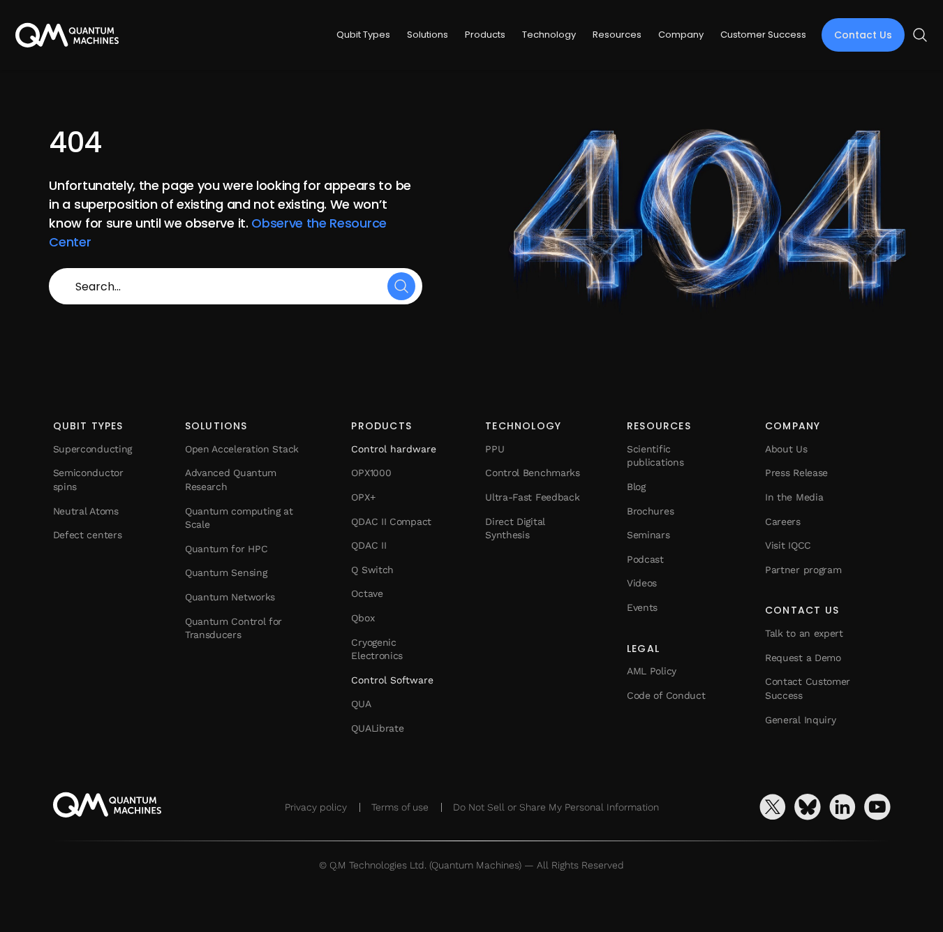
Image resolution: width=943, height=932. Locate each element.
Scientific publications (655, 455)
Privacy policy (316, 807)
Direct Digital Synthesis (515, 528)
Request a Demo (803, 657)
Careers (783, 521)
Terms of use (400, 807)
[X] (772, 807)
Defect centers (87, 534)
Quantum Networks (230, 596)
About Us (786, 448)
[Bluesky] (807, 807)
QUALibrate (377, 728)
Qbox (362, 617)
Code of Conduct (666, 695)
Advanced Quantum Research (230, 479)
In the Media (794, 497)
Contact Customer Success (807, 688)
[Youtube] (877, 807)
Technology (549, 34)
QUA (361, 703)
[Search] (401, 286)
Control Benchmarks (532, 472)
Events (642, 607)
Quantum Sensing (226, 572)
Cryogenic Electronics (377, 649)
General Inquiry (800, 719)
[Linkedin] (842, 807)
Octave (367, 593)
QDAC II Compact (391, 521)
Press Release (796, 472)
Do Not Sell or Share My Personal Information (556, 807)
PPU (494, 448)
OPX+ (363, 497)
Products (485, 34)
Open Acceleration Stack (242, 448)
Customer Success (763, 34)
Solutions (427, 34)
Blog (636, 486)
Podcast (645, 559)
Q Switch (372, 569)
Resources (617, 34)
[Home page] (67, 35)
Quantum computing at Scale (239, 518)
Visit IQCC (788, 545)
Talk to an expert (804, 633)
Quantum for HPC (226, 548)
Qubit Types (363, 34)
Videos (642, 583)
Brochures (650, 511)
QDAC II (368, 545)
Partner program (803, 569)
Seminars (648, 534)
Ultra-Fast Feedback (532, 497)
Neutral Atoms (86, 511)
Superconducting (93, 448)
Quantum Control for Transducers (233, 628)
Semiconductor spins (88, 479)
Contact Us (863, 35)
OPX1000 (371, 472)
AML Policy (651, 670)
